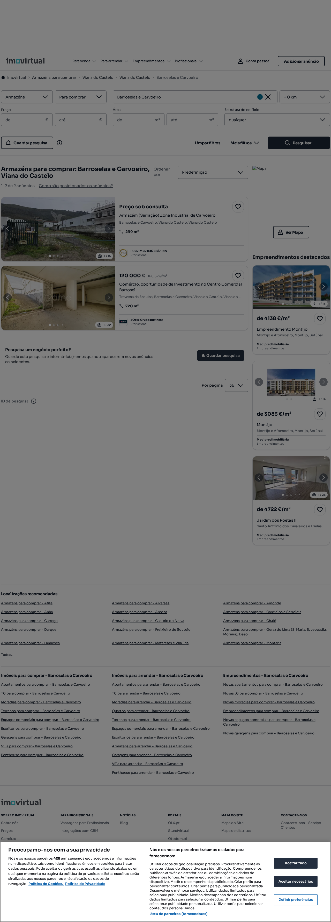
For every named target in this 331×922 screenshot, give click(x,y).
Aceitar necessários (296, 881)
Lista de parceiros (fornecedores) (178, 914)
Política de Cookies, (46, 884)
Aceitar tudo (296, 863)
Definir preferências (296, 899)
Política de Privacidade (85, 884)
